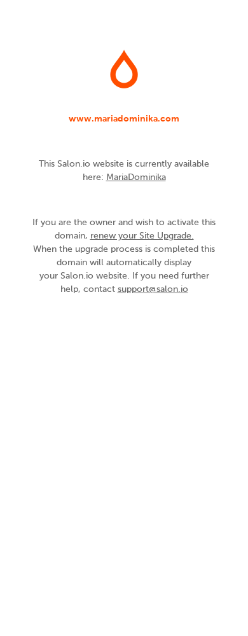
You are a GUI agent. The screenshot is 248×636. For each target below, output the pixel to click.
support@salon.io (153, 289)
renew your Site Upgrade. (142, 236)
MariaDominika (136, 177)
